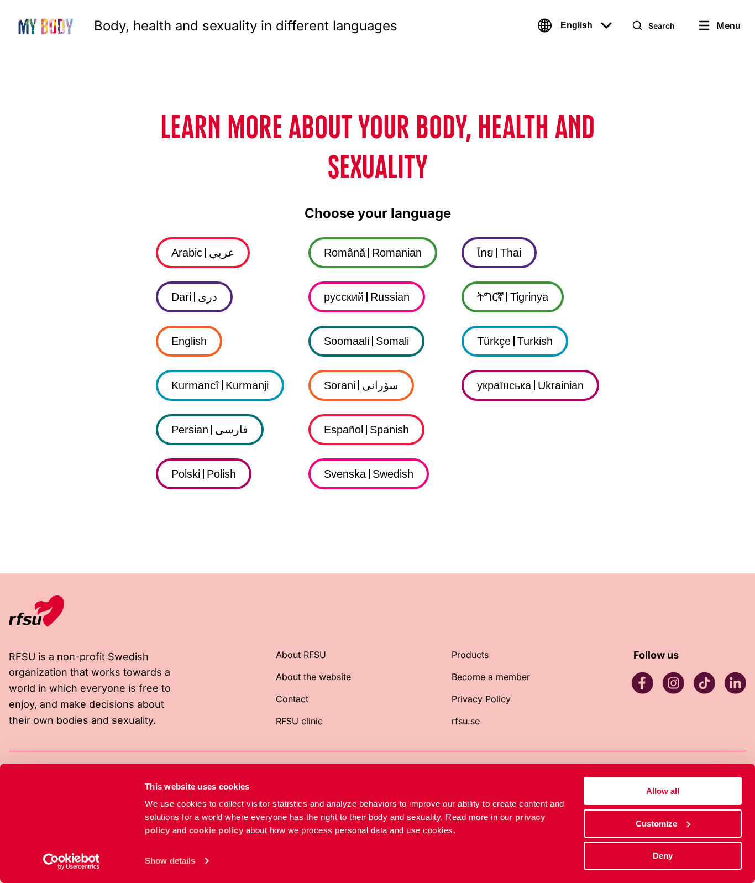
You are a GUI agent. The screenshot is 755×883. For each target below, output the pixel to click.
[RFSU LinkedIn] (735, 683)
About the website (313, 676)
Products (470, 654)
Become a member (491, 676)
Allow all (662, 791)
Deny (663, 855)
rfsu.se (466, 721)
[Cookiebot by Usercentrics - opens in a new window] (71, 861)
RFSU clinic (299, 721)
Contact (292, 698)
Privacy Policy (481, 698)
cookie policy (216, 830)
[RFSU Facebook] (642, 683)
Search (661, 25)
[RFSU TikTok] (704, 683)
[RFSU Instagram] (673, 683)
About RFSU (301, 654)
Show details (170, 860)
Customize (656, 823)
